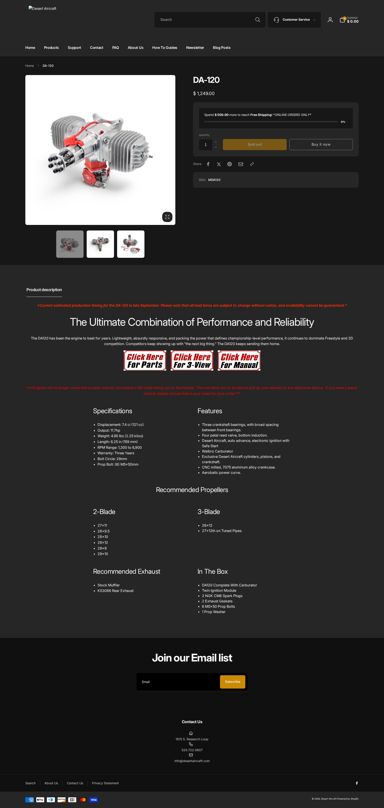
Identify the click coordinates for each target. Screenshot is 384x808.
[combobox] (210, 20)
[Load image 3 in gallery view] (130, 244)
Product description (44, 289)
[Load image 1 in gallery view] (70, 244)
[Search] (257, 19)
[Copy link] (252, 164)
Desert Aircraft (329, 798)
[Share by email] (241, 164)
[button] (349, 19)
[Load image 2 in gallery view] (100, 244)
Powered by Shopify (348, 798)
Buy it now (321, 144)
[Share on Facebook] (208, 164)
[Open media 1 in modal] (100, 150)
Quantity (204, 134)
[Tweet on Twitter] (219, 164)
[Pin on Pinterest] (229, 164)
